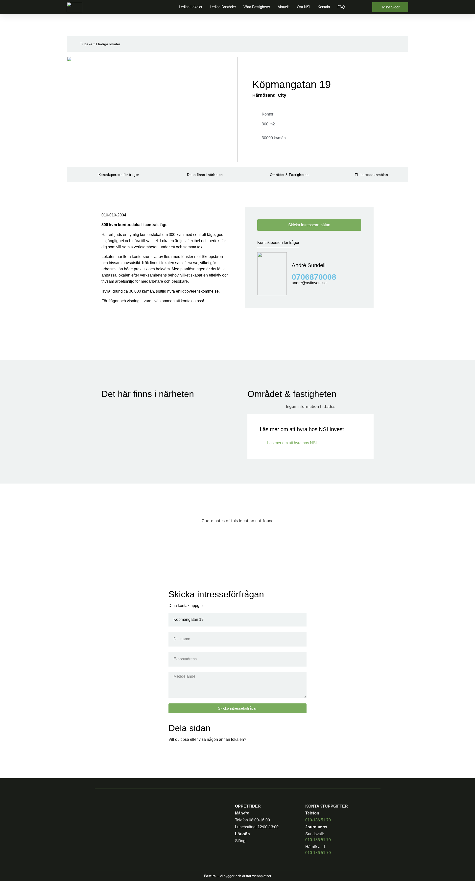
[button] (358, 7)
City (282, 95)
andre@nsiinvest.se (309, 283)
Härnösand (264, 95)
